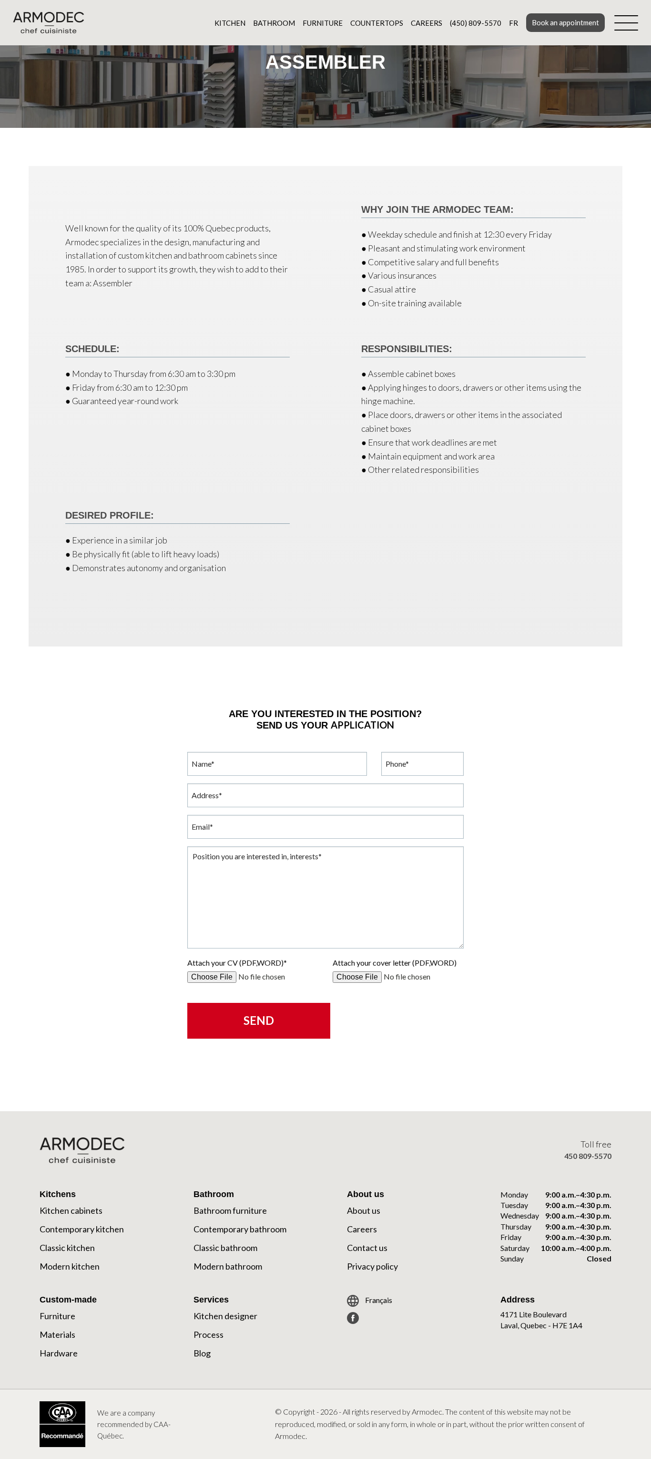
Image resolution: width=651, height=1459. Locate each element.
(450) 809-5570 (475, 23)
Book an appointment (565, 22)
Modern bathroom (227, 1266)
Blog (202, 1353)
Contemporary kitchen (82, 1229)
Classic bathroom (225, 1247)
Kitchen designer (225, 1316)
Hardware (59, 1353)
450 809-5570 (587, 1155)
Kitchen (229, 23)
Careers (426, 23)
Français (378, 1299)
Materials (57, 1334)
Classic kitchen (67, 1247)
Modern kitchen (70, 1266)
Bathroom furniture (230, 1210)
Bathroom (274, 23)
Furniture (323, 23)
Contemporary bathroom (239, 1229)
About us (363, 1210)
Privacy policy (372, 1266)
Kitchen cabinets (71, 1210)
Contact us (367, 1247)
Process (208, 1334)
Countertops (376, 23)
